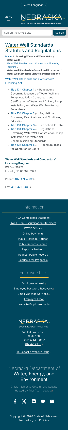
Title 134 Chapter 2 (23, 113)
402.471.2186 (33, 344)
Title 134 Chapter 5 (23, 144)
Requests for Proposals (33, 259)
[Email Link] (52, 401)
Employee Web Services (33, 293)
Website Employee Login (34, 304)
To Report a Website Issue (33, 351)
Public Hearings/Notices (33, 238)
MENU (8, 16)
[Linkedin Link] (34, 401)
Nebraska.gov (28, 420)
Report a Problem (33, 249)
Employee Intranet (32, 283)
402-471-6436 (20, 187)
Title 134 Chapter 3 (23, 125)
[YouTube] (43, 401)
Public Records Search (33, 244)
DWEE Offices (33, 228)
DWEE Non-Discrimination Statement (33, 223)
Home (8, 56)
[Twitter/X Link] (24, 401)
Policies (44, 420)
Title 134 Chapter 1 (22, 89)
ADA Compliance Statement (33, 217)
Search (59, 32)
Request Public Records (33, 254)
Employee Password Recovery (33, 288)
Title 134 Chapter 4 (23, 129)
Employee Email (34, 299)
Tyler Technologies (40, 390)
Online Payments (33, 233)
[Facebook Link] (15, 401)
